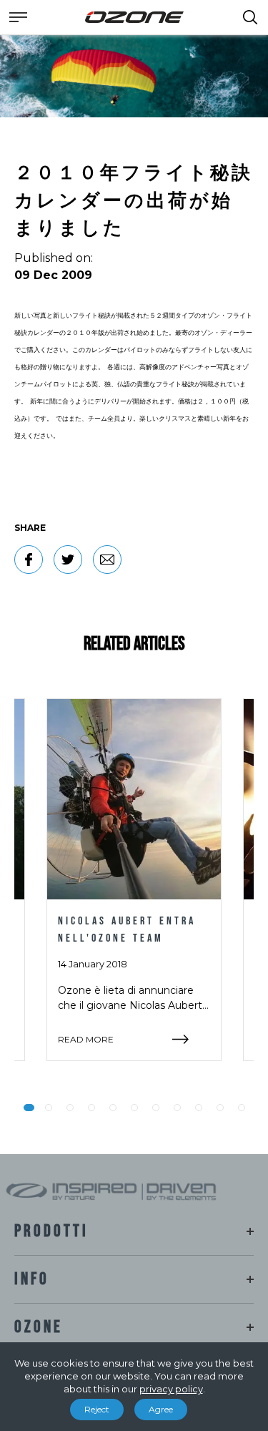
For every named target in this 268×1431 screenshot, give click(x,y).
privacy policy (171, 1389)
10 (220, 1107)
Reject (96, 1409)
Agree (161, 1409)
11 (241, 1107)
